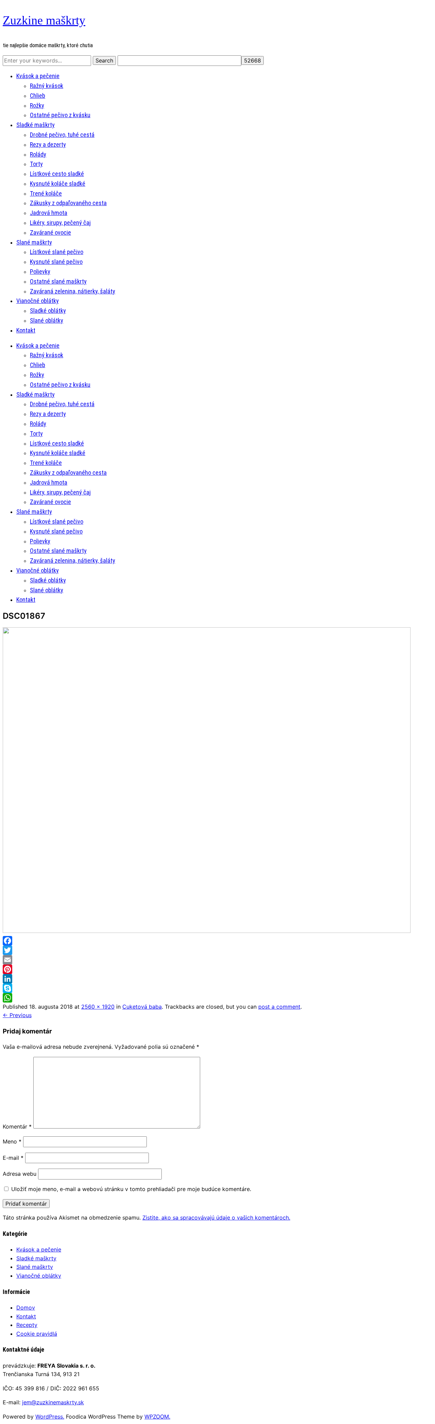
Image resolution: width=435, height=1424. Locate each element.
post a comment (279, 1006)
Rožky (37, 105)
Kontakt (25, 330)
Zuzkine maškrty (44, 20)
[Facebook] (217, 940)
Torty (36, 163)
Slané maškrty (34, 242)
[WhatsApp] (217, 998)
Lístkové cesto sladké (57, 173)
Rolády (38, 154)
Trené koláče (46, 193)
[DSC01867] (207, 930)
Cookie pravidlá (36, 1333)
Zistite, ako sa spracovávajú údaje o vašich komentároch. (216, 1217)
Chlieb (37, 95)
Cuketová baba (142, 1006)
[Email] (217, 960)
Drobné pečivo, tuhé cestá (62, 134)
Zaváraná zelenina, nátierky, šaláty (72, 291)
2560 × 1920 (98, 1006)
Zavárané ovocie (50, 232)
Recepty (26, 1324)
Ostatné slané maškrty (58, 281)
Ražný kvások (46, 85)
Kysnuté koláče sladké (57, 183)
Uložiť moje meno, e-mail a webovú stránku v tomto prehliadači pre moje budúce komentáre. (131, 1189)
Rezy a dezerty (48, 144)
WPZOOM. (157, 1416)
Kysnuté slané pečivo (56, 261)
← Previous (17, 1015)
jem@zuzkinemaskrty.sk (53, 1402)
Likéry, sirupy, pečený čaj (60, 222)
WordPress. (49, 1416)
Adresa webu (19, 1173)
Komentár (17, 1126)
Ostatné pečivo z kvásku (60, 115)
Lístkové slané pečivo (56, 251)
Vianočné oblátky (37, 300)
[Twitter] (217, 950)
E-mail (13, 1157)
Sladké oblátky (48, 310)
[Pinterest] (217, 969)
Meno (12, 1141)
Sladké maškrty (35, 124)
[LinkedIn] (217, 979)
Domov (25, 1307)
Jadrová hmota (48, 212)
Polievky (40, 271)
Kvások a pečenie (37, 75)
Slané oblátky (46, 320)
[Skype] (217, 988)
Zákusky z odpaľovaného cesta (68, 202)
